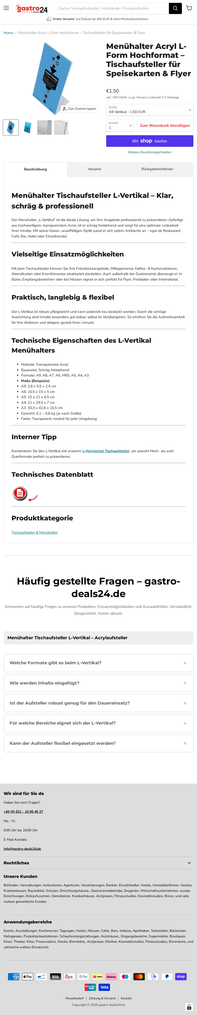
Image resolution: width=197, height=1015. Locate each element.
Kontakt (126, 998)
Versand (94, 169)
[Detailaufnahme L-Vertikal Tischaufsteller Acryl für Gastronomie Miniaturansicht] (44, 127)
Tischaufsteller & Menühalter (35, 532)
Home (8, 33)
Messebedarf (74, 998)
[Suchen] (175, 8)
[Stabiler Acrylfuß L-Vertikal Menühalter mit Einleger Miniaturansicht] (61, 127)
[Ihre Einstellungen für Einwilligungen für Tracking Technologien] (189, 1007)
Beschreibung (35, 169)
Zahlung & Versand (102, 998)
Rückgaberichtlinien (157, 169)
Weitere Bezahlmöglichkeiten (150, 152)
